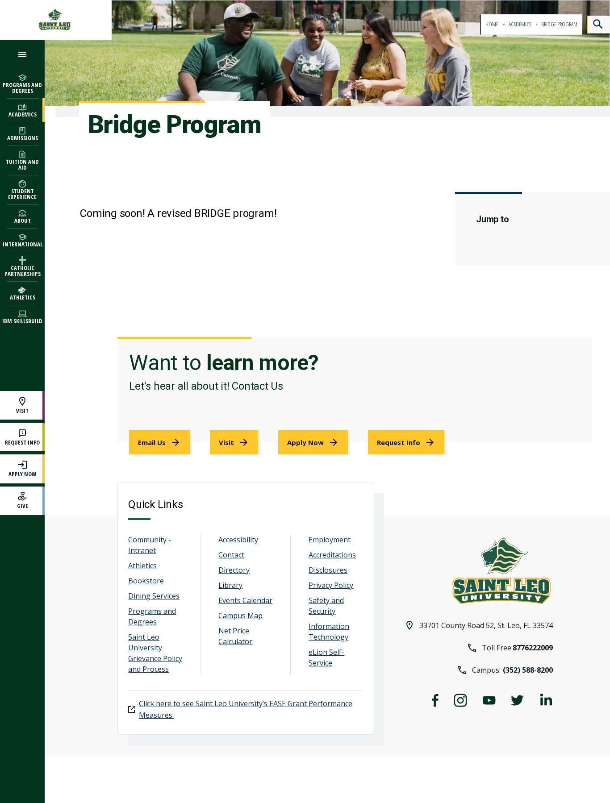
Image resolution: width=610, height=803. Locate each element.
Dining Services (154, 596)
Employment (330, 540)
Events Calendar (245, 600)
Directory (234, 570)
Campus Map (240, 615)
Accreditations (332, 555)
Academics (520, 24)
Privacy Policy (331, 585)
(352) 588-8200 (528, 670)
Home (492, 24)
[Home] (56, 20)
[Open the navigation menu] (22, 54)
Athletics (142, 565)
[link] (160, 442)
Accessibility (238, 540)
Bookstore (146, 581)
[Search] (598, 24)
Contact (231, 555)
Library (230, 585)
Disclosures (328, 570)
